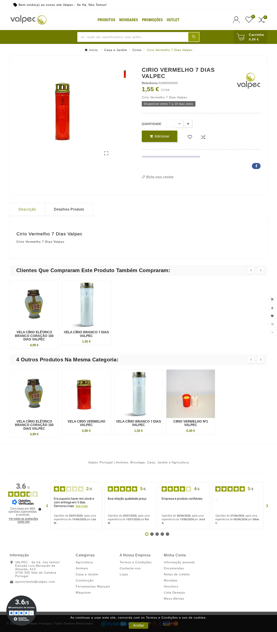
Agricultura (84, 562)
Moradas (170, 580)
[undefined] (40, 509)
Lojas (124, 574)
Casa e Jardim (87, 574)
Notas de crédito (177, 574)
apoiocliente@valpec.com (35, 581)
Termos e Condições (136, 562)
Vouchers (171, 586)
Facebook (256, 166)
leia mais (82, 506)
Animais (82, 568)
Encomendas (174, 568)
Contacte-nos (130, 568)
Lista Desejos (174, 592)
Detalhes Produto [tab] (69, 209)
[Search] (193, 36)
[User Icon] (237, 19)
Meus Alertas (174, 598)
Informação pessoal (179, 562)
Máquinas (83, 592)
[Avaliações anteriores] (47, 506)
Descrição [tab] (27, 209)
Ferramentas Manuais (93, 586)
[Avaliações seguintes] (267, 506)
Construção (85, 580)
